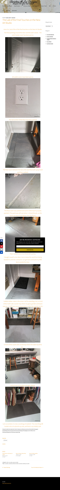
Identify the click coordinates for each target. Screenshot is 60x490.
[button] (30, 240)
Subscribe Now (30, 249)
